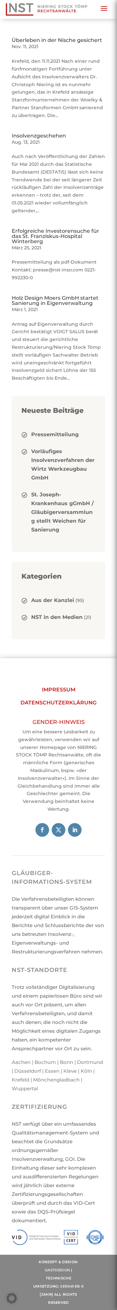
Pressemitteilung (55, 434)
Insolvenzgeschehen (39, 136)
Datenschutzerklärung (58, 703)
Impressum (58, 690)
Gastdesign (57, 1270)
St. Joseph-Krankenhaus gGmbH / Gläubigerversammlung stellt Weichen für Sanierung (62, 512)
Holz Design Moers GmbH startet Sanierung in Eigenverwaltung (55, 300)
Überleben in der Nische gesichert (57, 40)
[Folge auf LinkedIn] (75, 830)
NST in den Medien (57, 617)
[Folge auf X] (58, 830)
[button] (11, 1298)
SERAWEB (70, 1286)
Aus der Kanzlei (52, 600)
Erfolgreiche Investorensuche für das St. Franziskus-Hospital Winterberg (55, 236)
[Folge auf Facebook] (42, 830)
